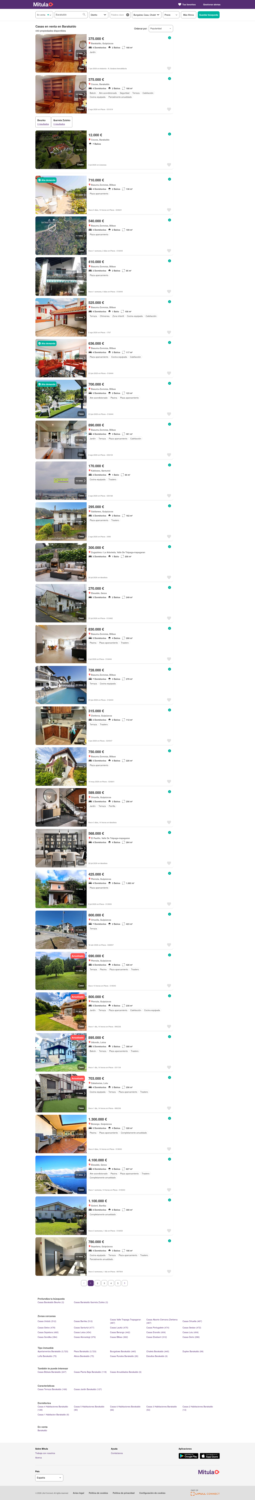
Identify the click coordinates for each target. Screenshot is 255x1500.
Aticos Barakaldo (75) (84, 1356)
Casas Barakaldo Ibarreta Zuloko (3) (91, 1302)
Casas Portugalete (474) (157, 1327)
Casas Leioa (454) (82, 1332)
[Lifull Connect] (205, 1494)
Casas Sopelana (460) (48, 1332)
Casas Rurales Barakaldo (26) (124, 1356)
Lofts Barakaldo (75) (47, 1356)
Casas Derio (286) (191, 1336)
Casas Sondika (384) (47, 1336)
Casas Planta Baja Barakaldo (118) (90, 1371)
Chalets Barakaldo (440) (157, 1351)
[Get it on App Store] (210, 1456)
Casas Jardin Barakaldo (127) (88, 1389)
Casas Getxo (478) (46, 1327)
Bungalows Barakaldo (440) (123, 1351)
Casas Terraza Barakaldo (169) (52, 1389)
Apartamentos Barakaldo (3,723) (53, 1351)
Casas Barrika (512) (83, 1321)
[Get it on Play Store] (188, 1456)
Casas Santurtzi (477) (84, 1327)
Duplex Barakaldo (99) (193, 1351)
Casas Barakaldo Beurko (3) (51, 1302)
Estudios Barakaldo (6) (157, 1356)
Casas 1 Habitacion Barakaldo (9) (53, 1414)
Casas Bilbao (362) (119, 1336)
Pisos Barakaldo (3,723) (85, 1351)
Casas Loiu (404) (191, 1332)
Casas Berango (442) (120, 1332)
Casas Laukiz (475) (119, 1327)
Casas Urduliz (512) (47, 1321)
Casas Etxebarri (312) (156, 1336)
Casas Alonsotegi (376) (85, 1336)
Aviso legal (78, 1492)
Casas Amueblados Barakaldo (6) (126, 1371)
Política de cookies (98, 1492)
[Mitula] (43, 4)
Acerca (38, 1457)
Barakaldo (42, 1430)
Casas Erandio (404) (156, 1332)
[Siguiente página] (125, 1283)
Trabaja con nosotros (45, 1453)
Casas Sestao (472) (192, 1327)
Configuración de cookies (152, 1492)
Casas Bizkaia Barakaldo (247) (52, 1371)
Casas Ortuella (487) (192, 1321)
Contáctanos (117, 1453)
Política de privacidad (124, 1492)
